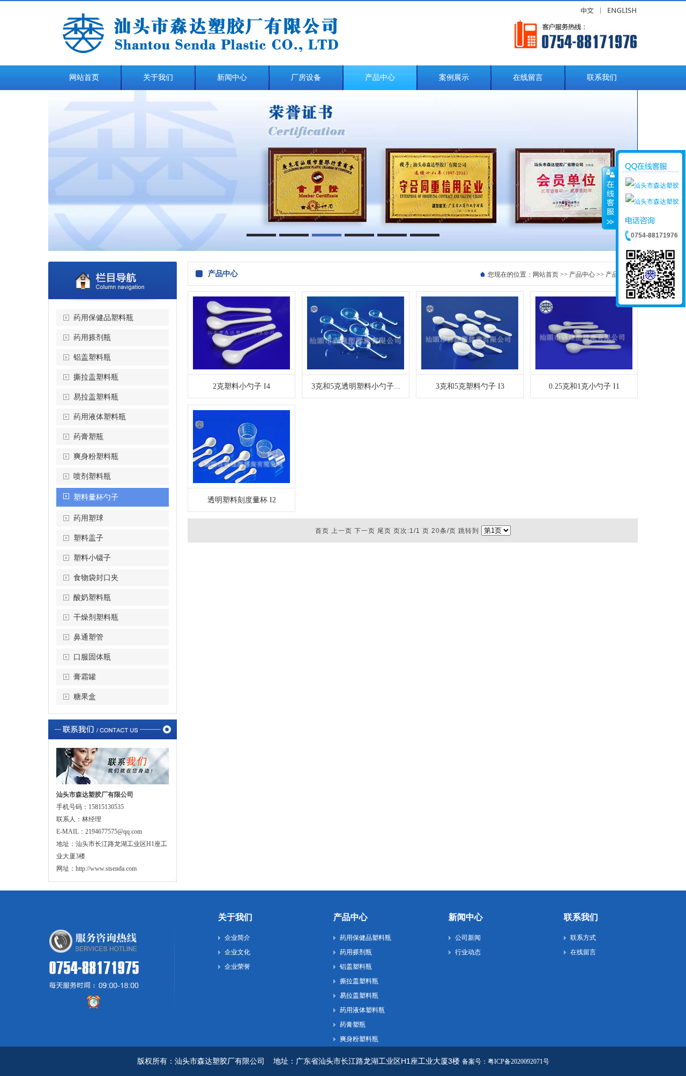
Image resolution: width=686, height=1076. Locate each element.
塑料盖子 (88, 538)
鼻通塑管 (88, 637)
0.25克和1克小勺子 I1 (584, 386)
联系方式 (583, 937)
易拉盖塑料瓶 (95, 397)
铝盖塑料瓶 (92, 357)
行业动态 (468, 952)
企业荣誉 (237, 966)
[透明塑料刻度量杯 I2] (241, 481)
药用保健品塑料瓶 (103, 318)
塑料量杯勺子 (95, 497)
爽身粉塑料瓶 (95, 456)
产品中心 (582, 274)
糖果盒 (84, 697)
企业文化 (237, 952)
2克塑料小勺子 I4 (241, 386)
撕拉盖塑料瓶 (95, 377)
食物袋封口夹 (95, 578)
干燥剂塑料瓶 (95, 617)
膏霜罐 (84, 677)
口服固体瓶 (92, 657)
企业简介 (237, 937)
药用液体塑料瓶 (99, 417)
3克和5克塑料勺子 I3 (470, 386)
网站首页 (545, 274)
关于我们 (235, 917)
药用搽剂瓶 (92, 337)
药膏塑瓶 (88, 437)
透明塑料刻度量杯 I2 (241, 500)
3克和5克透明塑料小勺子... (355, 386)
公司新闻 (468, 937)
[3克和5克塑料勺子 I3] (469, 367)
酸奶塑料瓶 (92, 597)
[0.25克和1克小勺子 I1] (583, 367)
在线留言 (583, 952)
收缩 (609, 197)
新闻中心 (466, 917)
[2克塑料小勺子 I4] (241, 367)
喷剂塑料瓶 (92, 476)
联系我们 (581, 917)
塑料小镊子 (92, 558)
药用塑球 (88, 518)
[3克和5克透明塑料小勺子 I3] (355, 367)
